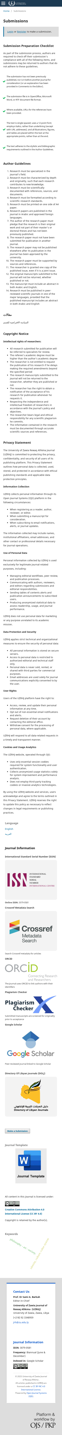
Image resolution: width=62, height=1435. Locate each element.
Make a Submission (17, 1130)
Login (10, 31)
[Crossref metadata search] (31, 931)
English (9, 828)
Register (21, 31)
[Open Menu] (3, 3)
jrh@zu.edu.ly (21, 1322)
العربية (8, 833)
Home (6, 10)
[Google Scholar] (31, 1044)
